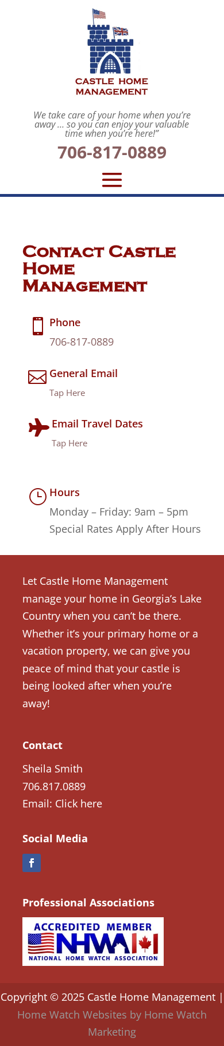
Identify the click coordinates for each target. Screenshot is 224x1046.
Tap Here (67, 392)
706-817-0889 (112, 152)
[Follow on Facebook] (31, 863)
